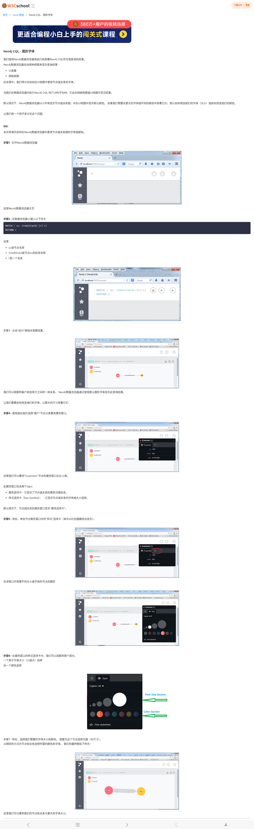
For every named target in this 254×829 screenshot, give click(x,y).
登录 (248, 5)
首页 (5, 14)
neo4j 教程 (18, 14)
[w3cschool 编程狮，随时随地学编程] (16, 5)
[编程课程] (127, 33)
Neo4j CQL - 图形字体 (41, 14)
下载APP (238, 5)
